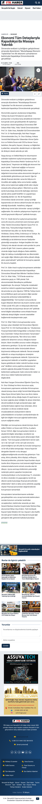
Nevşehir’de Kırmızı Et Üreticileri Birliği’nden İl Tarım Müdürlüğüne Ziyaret (30, 577)
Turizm (37, 782)
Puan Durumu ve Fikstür (28, 766)
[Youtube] (22, 752)
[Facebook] (12, 752)
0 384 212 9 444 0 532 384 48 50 (22, 741)
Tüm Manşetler (10, 771)
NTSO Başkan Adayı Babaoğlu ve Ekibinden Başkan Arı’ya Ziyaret (9, 577)
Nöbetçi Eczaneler (11, 761)
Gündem (19, 785)
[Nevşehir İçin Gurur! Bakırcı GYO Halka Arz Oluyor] (11, 606)
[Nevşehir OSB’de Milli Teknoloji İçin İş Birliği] (11, 588)
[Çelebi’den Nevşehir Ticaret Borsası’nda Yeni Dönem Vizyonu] (31, 606)
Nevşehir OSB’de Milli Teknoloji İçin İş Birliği (8, 595)
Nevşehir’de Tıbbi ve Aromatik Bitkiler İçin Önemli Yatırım (31, 596)
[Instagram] (19, 752)
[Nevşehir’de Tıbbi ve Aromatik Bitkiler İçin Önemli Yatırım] (31, 588)
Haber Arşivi (9, 775)
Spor (13, 785)
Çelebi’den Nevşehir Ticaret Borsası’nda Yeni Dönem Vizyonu (30, 615)
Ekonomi (14, 34)
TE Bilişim (26, 792)
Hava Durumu (29, 761)
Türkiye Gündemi (15, 787)
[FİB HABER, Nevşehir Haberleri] (12, 2)
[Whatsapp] (26, 752)
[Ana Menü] (39, 3)
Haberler (4, 34)
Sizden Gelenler (27, 787)
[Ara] (36, 3)
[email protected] (22, 737)
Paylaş (6, 93)
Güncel (19, 8)
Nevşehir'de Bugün (8, 8)
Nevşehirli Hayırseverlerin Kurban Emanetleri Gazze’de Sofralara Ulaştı (20, 799)
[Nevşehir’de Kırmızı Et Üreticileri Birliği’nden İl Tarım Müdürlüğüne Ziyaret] (31, 569)
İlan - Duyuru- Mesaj (29, 785)
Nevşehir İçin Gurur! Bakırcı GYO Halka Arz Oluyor (10, 614)
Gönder (5, 646)
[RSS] (30, 752)
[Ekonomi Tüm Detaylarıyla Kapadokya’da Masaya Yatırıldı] (21, 79)
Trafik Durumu (9, 765)
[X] (15, 752)
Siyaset (27, 8)
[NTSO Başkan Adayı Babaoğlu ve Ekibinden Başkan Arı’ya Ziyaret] (11, 569)
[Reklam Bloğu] (21, 669)
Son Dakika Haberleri (31, 771)
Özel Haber (37, 8)
